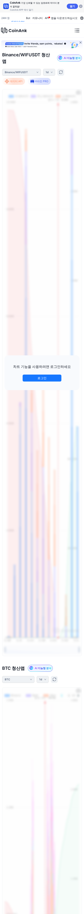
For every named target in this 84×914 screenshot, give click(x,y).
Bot (28, 18)
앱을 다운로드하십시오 (64, 18)
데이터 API (16, 81)
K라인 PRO (41, 81)
